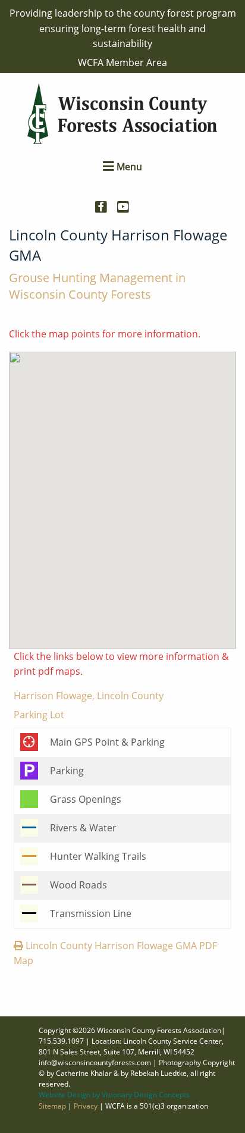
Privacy (86, 1106)
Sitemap (52, 1106)
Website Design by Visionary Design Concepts (114, 1095)
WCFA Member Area (122, 62)
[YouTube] (128, 203)
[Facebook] (106, 203)
